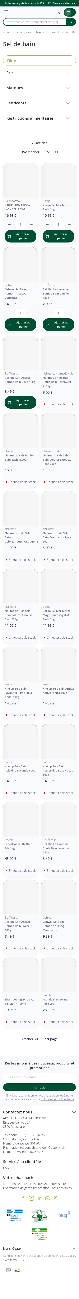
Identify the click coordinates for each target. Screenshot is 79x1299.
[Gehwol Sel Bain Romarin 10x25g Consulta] (20, 264)
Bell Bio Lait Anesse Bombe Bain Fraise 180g (17, 926)
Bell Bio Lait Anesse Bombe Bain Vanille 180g (56, 293)
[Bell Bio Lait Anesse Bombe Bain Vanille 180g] (58, 264)
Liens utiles (36, 1184)
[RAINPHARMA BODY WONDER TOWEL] (20, 180)
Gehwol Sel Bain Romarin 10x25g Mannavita (53, 926)
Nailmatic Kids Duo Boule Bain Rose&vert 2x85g (57, 382)
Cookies (71, 1255)
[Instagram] (31, 1198)
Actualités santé (55, 1184)
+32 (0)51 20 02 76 (32, 1135)
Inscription (40, 1087)
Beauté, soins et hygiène (30, 32)
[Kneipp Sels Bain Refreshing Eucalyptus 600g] (58, 741)
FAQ (6, 1168)
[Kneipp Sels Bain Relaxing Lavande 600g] (20, 741)
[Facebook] (23, 1198)
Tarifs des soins (61, 1188)
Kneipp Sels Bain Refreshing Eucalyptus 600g (58, 770)
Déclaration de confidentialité (47, 1255)
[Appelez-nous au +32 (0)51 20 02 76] (59, 12)
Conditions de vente (15, 1255)
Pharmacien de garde (17, 1188)
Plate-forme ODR (13, 1260)
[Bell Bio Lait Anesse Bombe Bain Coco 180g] (20, 353)
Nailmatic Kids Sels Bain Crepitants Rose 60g (57, 537)
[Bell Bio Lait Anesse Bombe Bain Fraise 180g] (20, 897)
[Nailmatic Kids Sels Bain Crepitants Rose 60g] (58, 508)
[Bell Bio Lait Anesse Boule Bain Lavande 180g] (58, 819)
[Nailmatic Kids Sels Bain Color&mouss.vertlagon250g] (20, 508)
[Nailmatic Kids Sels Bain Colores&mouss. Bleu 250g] (20, 586)
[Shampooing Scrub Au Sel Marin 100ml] (20, 975)
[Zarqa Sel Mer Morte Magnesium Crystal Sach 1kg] (58, 586)
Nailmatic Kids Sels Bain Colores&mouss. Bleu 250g (19, 615)
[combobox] (34, 22)
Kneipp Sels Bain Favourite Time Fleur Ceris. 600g (18, 693)
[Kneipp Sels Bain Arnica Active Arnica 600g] (58, 664)
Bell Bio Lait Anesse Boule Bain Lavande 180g (56, 848)
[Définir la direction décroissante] (56, 152)
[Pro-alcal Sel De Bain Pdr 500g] (58, 975)
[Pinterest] (55, 1198)
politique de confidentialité (57, 1099)
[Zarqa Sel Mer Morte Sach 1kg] (58, 180)
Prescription (41, 1188)
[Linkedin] (39, 1198)
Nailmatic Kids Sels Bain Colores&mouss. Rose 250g (57, 460)
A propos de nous (15, 1184)
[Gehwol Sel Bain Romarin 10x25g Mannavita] (58, 897)
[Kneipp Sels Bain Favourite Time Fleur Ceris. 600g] (20, 664)
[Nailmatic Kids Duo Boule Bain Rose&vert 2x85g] (58, 353)
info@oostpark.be (27, 1139)
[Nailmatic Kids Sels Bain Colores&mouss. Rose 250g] (58, 431)
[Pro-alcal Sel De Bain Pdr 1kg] (20, 819)
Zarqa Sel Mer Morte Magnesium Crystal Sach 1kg (56, 615)
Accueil (7, 32)
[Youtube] (47, 1198)
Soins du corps (58, 32)
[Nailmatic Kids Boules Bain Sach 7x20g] (20, 431)
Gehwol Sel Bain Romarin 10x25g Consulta (15, 293)
